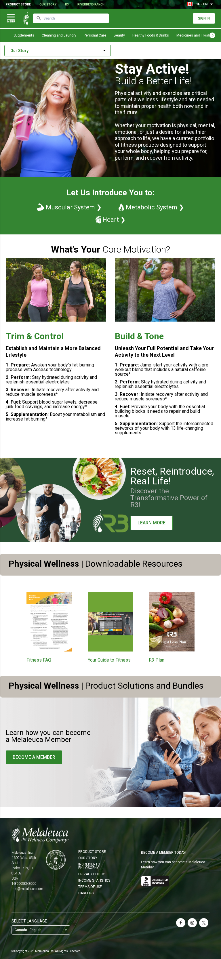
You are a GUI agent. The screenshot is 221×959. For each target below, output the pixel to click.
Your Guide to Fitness (109, 660)
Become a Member (34, 757)
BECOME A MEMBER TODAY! (163, 853)
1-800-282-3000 (24, 884)
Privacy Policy (91, 874)
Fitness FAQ (38, 660)
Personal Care (95, 35)
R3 (67, 4)
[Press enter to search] (39, 18)
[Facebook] (180, 922)
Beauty (119, 35)
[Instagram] (192, 922)
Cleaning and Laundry (59, 35)
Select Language (29, 921)
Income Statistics (94, 880)
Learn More (151, 523)
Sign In (204, 18)
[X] (203, 922)
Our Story (47, 4)
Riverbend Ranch (90, 4)
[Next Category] (212, 35)
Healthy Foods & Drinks (150, 35)
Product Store (18, 4)
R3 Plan (156, 660)
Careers (86, 893)
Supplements (24, 35)
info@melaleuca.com (27, 889)
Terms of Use (90, 887)
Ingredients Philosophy (89, 866)
